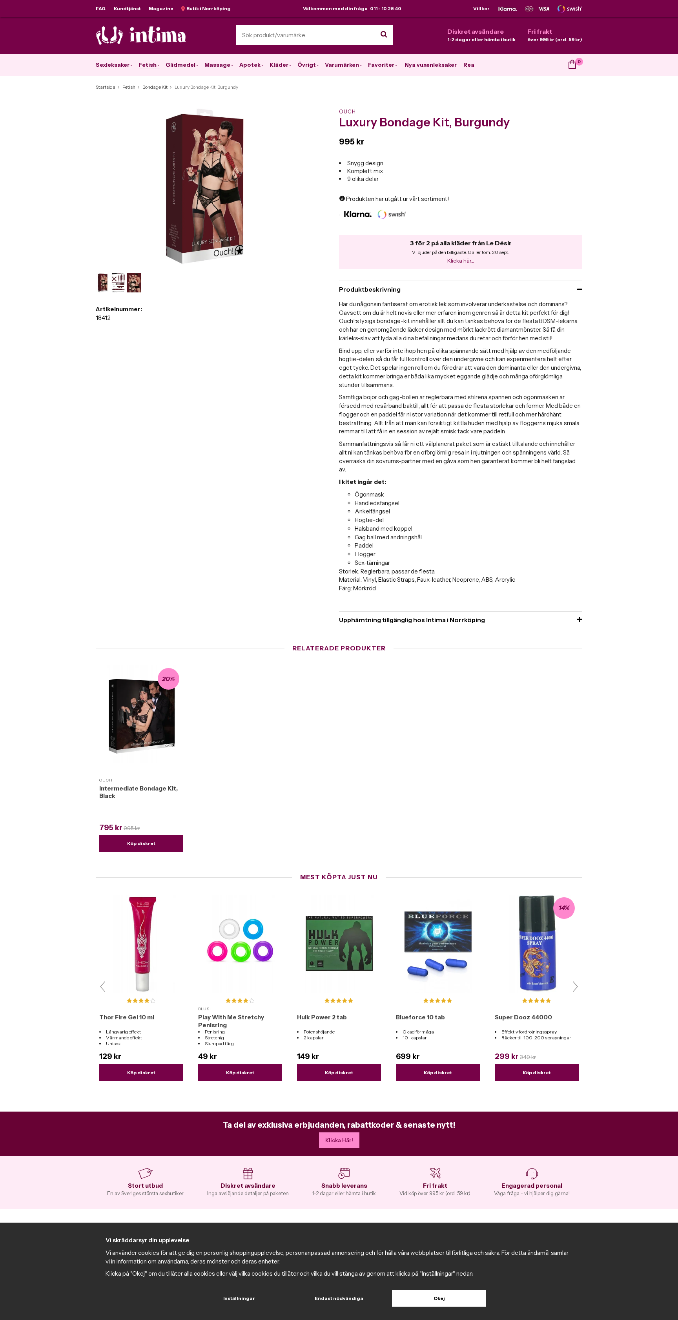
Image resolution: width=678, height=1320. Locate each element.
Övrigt (306, 64)
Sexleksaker (112, 64)
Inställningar (239, 1298)
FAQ (101, 8)
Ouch (347, 111)
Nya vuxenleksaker (431, 64)
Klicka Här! (339, 1140)
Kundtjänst (127, 8)
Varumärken (342, 64)
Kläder (279, 64)
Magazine (161, 8)
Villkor (481, 8)
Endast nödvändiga (339, 1298)
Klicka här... (460, 260)
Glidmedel (180, 64)
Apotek (250, 64)
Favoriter (381, 64)
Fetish (148, 64)
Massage (217, 64)
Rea (468, 64)
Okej (439, 1298)
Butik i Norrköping (208, 8)
